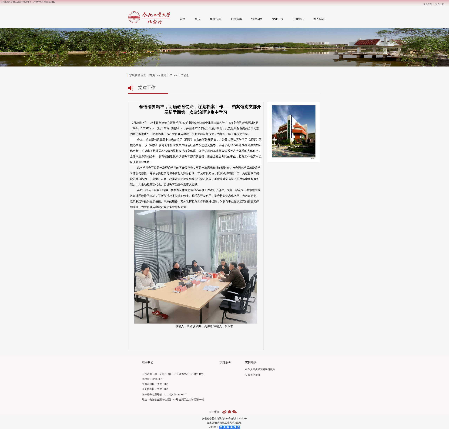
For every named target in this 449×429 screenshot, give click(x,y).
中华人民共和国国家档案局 (260, 369)
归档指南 (236, 19)
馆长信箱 (319, 19)
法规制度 (257, 19)
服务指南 (215, 19)
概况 (197, 19)
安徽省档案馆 (252, 375)
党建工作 (277, 19)
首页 (182, 19)
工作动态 (183, 75)
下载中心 (298, 19)
